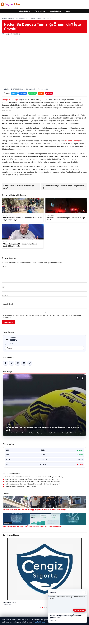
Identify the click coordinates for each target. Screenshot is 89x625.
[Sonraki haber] (82, 378)
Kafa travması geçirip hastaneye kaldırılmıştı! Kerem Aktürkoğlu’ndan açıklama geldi (32, 481)
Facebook (23, 93)
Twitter (14, 93)
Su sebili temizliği (72, 141)
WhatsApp (32, 93)
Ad (3, 287)
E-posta (6, 295)
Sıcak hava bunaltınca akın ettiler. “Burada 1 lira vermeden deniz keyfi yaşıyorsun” (32, 484)
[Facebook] (5, 363)
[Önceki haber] (78, 378)
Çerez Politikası (55, 11)
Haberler (4, 18)
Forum (68, 11)
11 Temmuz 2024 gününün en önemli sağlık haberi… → (64, 187)
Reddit (41, 93)
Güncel (11, 18)
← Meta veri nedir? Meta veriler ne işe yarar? (18, 187)
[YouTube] (23, 363)
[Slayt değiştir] (40, 607)
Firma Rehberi (40, 11)
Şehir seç (9, 344)
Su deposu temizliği (10, 99)
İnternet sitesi (7, 304)
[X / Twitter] (11, 363)
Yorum (5, 266)
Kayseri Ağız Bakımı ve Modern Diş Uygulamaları (21, 486)
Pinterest (49, 93)
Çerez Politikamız (39, 622)
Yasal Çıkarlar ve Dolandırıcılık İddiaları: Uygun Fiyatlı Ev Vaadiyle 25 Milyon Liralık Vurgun (34, 477)
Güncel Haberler (25, 11)
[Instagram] (17, 363)
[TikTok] (29, 363)
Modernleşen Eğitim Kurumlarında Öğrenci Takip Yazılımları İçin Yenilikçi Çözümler (32, 479)
